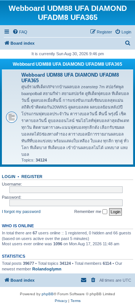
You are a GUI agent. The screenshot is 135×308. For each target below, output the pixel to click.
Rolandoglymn (47, 269)
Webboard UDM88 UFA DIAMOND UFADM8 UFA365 (67, 64)
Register (31, 176)
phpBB (48, 294)
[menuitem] (19, 31)
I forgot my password (21, 211)
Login (8, 176)
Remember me (88, 211)
